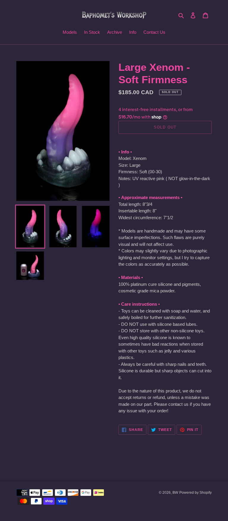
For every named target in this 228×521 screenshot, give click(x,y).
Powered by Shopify (195, 492)
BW (175, 492)
